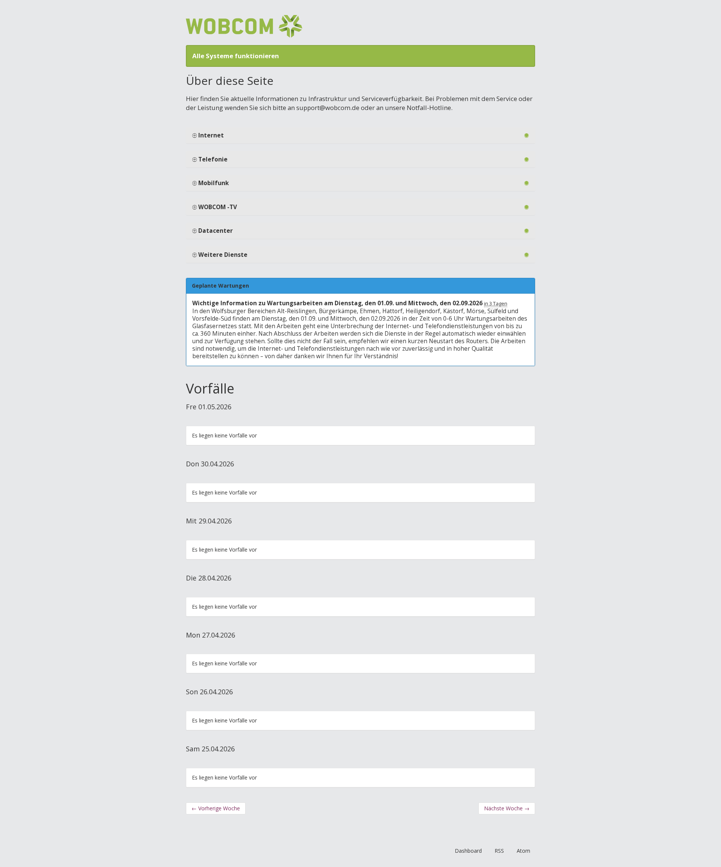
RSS (499, 850)
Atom (523, 850)
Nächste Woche (506, 808)
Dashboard (468, 850)
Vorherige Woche (216, 808)
